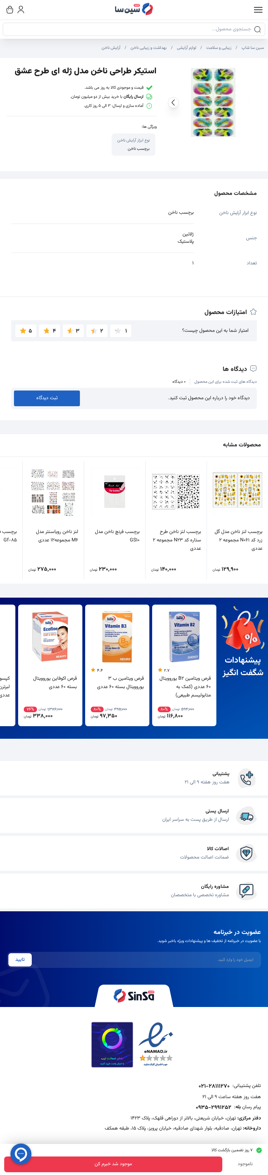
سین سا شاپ (252, 48)
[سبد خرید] (9, 10)
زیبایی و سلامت (218, 48)
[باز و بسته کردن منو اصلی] (258, 10)
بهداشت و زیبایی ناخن (149, 48)
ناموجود (245, 1164)
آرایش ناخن (111, 48)
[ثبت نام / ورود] (21, 10)
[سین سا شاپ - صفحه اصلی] (134, 10)
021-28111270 (214, 1086)
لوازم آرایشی (186, 48)
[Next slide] (173, 102)
